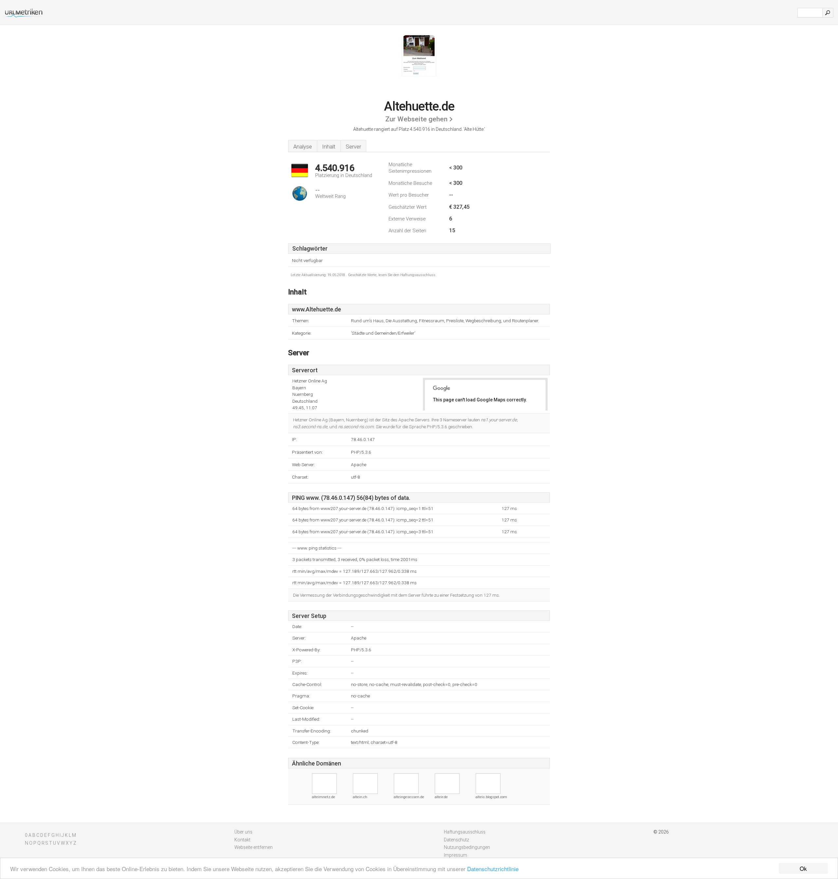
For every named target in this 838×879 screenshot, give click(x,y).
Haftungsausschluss (464, 832)
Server (353, 146)
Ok (803, 868)
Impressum (455, 855)
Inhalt (329, 146)
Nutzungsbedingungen (467, 847)
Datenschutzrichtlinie (493, 869)
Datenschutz (456, 839)
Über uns (243, 832)
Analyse (302, 146)
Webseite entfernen (253, 847)
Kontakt (242, 839)
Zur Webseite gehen (416, 119)
